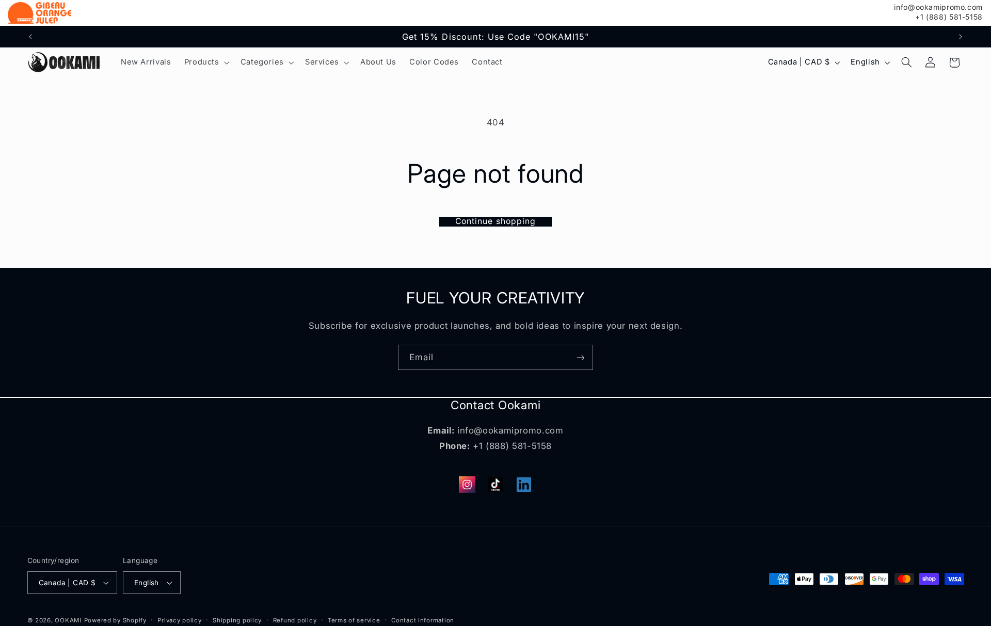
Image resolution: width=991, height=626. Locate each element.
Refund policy (295, 620)
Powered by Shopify (115, 620)
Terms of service (354, 620)
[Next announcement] (960, 36)
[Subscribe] (581, 357)
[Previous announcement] (30, 36)
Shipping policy (237, 620)
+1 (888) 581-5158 (949, 17)
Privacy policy (179, 620)
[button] (206, 62)
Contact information (422, 620)
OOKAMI (68, 620)
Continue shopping (495, 221)
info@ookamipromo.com (938, 7)
